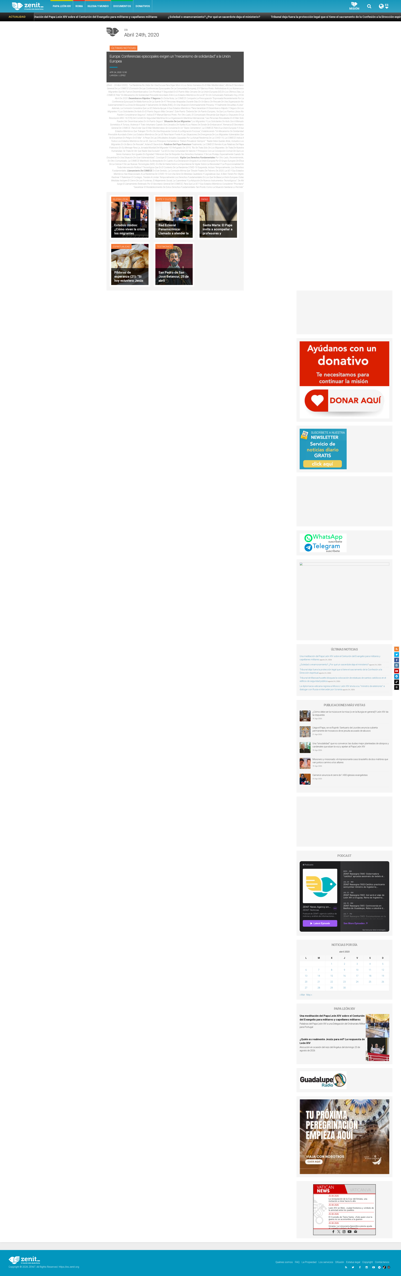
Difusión (339, 1262)
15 (331, 976)
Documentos (122, 6)
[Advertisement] (345, 312)
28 (319, 987)
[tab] (328, 1189)
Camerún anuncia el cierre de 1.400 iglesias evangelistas (340, 775)
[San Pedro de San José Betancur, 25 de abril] (174, 264)
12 (383, 970)
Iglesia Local (120, 199)
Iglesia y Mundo (98, 6)
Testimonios (164, 246)
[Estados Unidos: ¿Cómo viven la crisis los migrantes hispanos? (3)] (129, 217)
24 (357, 982)
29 (331, 987)
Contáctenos (382, 1262)
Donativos (143, 6)
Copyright (367, 1262)
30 (344, 987)
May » (309, 995)
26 (383, 982)
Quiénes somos (284, 1262)
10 (357, 970)
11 (370, 970)
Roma (79, 6)
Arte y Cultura (166, 199)
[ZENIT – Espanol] (31, 6)
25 (370, 982)
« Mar (302, 995)
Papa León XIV (62, 6)
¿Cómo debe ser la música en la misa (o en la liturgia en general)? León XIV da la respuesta (350, 713)
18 (370, 976)
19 (383, 976)
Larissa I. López (117, 75)
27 (306, 987)
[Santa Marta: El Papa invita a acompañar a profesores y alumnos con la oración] (218, 217)
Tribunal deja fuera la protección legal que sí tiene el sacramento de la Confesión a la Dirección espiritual (200, 16)
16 (344, 976)
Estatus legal (353, 1262)
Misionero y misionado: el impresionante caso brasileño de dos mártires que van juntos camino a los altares (350, 761)
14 (319, 976)
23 (344, 982)
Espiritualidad (121, 246)
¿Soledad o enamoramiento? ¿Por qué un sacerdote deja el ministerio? (75, 16)
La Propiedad (309, 1262)
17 (357, 976)
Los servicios (326, 1262)
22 (331, 982)
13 (306, 976)
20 (306, 982)
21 (319, 982)
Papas (204, 199)
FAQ (297, 1262)
